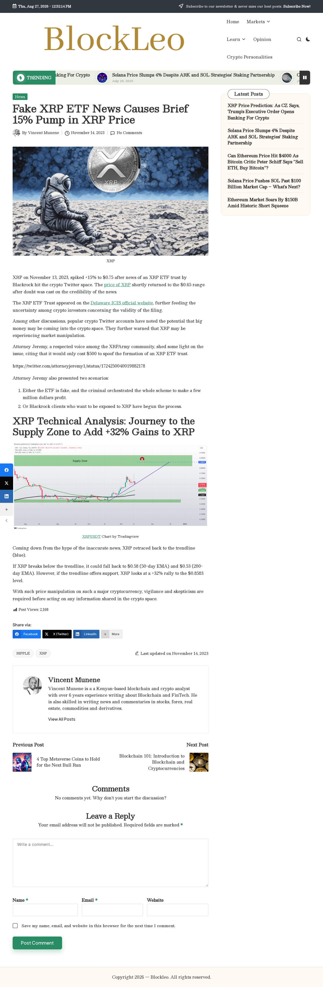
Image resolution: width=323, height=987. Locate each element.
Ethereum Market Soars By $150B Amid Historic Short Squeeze (263, 203)
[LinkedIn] (6, 496)
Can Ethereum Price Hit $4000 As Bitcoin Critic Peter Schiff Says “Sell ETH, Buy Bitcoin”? (265, 162)
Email (90, 900)
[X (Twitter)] (6, 483)
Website (155, 900)
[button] (61, 719)
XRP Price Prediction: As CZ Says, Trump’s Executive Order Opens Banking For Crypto (264, 111)
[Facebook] (6, 470)
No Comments (129, 132)
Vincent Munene (74, 679)
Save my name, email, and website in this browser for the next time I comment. (98, 925)
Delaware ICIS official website (122, 302)
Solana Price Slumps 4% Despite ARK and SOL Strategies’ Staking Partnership (167, 74)
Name (20, 900)
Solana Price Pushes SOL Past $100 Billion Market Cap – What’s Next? (264, 184)
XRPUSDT (91, 536)
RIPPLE (23, 653)
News (20, 97)
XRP (43, 653)
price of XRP (117, 284)
